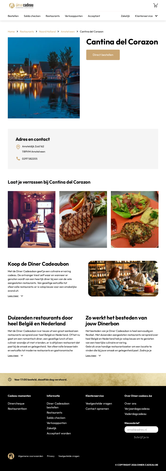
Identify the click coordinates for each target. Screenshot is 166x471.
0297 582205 (29, 158)
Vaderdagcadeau (135, 414)
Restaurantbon (17, 409)
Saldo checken (32, 16)
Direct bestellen (103, 55)
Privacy (50, 456)
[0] (155, 5)
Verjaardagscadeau (137, 409)
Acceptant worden (59, 433)
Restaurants (53, 16)
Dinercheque (16, 403)
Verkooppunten (74, 16)
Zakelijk (125, 16)
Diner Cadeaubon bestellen (58, 405)
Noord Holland (47, 31)
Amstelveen (68, 31)
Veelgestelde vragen (99, 403)
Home (11, 31)
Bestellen (13, 16)
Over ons (130, 403)
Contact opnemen (97, 409)
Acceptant (94, 16)
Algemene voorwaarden (30, 456)
